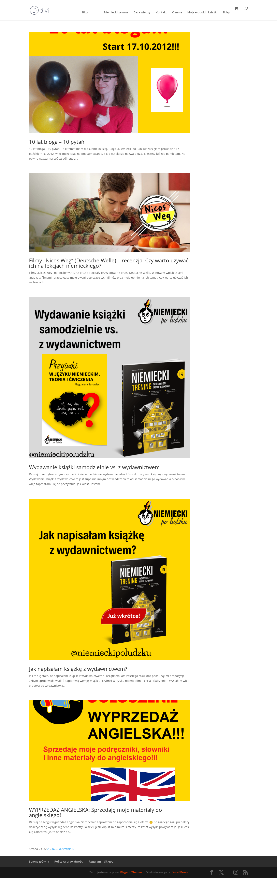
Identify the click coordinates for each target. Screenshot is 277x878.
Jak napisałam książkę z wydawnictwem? (78, 668)
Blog (85, 12)
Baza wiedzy (142, 12)
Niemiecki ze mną (116, 12)
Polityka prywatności (69, 861)
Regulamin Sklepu (101, 861)
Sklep (226, 12)
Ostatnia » (67, 849)
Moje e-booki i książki (202, 12)
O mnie (177, 12)
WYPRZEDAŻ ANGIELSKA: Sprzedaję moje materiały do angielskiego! (95, 812)
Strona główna (39, 861)
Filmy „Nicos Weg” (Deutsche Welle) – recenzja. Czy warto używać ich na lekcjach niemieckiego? (108, 263)
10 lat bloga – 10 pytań (56, 141)
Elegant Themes (131, 872)
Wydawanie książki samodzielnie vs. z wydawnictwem (94, 467)
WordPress (180, 872)
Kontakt (161, 12)
